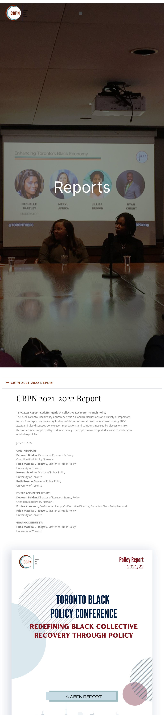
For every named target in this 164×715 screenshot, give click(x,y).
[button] (80, 13)
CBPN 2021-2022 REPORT (32, 382)
